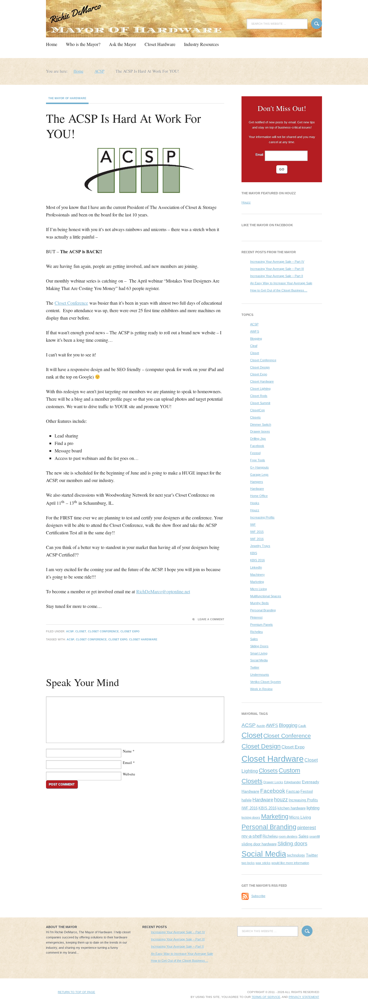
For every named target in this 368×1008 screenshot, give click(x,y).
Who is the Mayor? (83, 44)
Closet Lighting (260, 388)
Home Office (259, 496)
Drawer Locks (273, 782)
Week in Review (261, 689)
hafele (246, 800)
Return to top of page (76, 992)
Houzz (246, 202)
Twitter (254, 667)
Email (127, 762)
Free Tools (257, 460)
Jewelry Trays (260, 546)
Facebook (257, 446)
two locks (248, 863)
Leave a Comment (211, 619)
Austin (260, 725)
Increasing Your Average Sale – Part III (277, 268)
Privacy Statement (304, 997)
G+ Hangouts (259, 467)
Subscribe (258, 896)
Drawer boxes (260, 431)
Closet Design (260, 367)
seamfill (314, 836)
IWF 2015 (257, 531)
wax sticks (263, 863)
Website (129, 774)
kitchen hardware (291, 808)
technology (296, 855)
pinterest (306, 827)
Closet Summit (260, 403)
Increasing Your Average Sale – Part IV (277, 261)
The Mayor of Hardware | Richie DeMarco (96, 19)
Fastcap (293, 791)
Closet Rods (258, 396)
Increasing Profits (262, 517)
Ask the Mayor (122, 44)
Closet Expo (129, 631)
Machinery (257, 574)
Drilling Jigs (258, 438)
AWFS (254, 331)
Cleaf (253, 345)
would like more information (290, 863)
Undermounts (259, 674)
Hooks (254, 503)
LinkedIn (256, 567)
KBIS (253, 553)
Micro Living (258, 589)
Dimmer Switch (260, 424)
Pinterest (256, 617)
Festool (255, 453)
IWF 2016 (257, 539)
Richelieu (256, 631)
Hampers (256, 481)
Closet (80, 631)
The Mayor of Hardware (67, 98)
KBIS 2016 (257, 560)
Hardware (257, 488)
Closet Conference (71, 303)
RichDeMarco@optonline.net (163, 591)
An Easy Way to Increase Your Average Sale (281, 283)
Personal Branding (263, 610)
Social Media (259, 660)
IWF (253, 524)
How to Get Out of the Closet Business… (278, 290)
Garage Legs (259, 474)
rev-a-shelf (251, 836)
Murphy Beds (259, 603)
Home (51, 44)
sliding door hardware (259, 844)
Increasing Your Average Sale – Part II (276, 276)
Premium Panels (261, 624)
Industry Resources (201, 44)
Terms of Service (266, 997)
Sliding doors (292, 843)
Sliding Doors (259, 646)
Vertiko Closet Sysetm (265, 681)
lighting (312, 807)
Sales (254, 639)
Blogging (256, 338)
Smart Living (258, 653)
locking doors (250, 817)
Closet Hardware (160, 44)
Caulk (302, 725)
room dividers (288, 836)
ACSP (70, 631)
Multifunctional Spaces (265, 596)
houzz (281, 799)
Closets (255, 417)
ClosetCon (257, 410)
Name (127, 751)
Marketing (257, 581)
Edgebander (292, 782)
